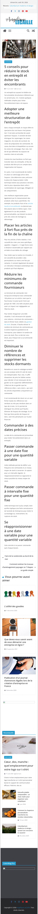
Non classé (8, 757)
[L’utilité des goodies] (19, 587)
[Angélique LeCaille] (4, 30)
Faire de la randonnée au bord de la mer (19, 557)
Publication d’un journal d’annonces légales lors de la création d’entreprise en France (18, 681)
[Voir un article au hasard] (33, 30)
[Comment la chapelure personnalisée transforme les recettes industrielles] (9, 815)
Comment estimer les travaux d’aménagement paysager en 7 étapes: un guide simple (17, 567)
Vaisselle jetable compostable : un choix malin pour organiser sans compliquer (24, 796)
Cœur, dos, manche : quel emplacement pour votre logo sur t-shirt (18, 765)
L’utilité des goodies (14, 606)
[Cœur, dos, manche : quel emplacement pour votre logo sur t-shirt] (19, 745)
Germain (18, 89)
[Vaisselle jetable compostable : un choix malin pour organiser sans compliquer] (9, 798)
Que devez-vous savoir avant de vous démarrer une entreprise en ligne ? (18, 642)
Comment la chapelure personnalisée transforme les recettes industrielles (26, 813)
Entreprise (8, 62)
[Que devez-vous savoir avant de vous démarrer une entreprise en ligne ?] (19, 620)
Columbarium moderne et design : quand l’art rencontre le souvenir (22, 7)
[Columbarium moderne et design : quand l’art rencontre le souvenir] (9, 831)
